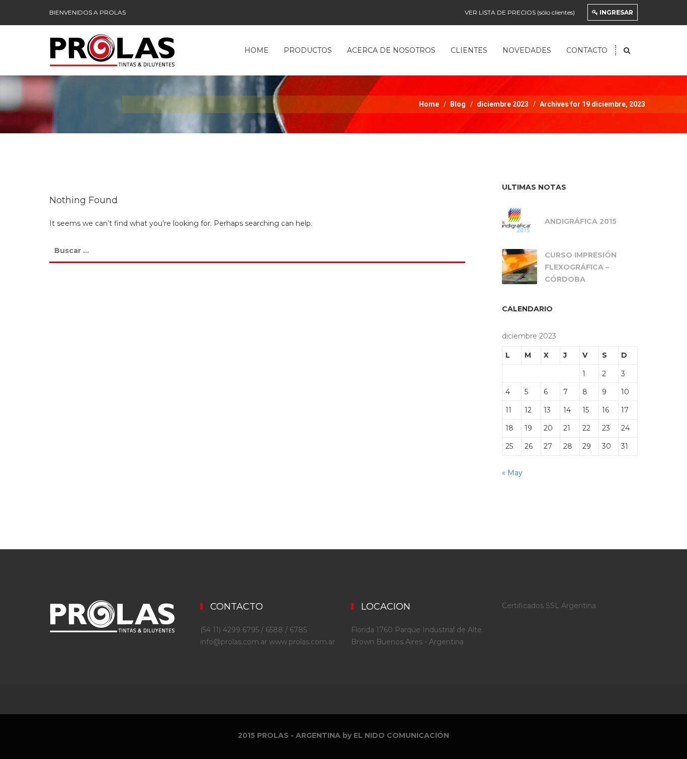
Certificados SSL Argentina (549, 605)
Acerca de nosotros (391, 50)
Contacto (587, 50)
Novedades (526, 50)
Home (256, 50)
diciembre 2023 (503, 104)
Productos (308, 50)
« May (512, 472)
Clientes (469, 50)
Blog (458, 104)
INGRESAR (615, 12)
